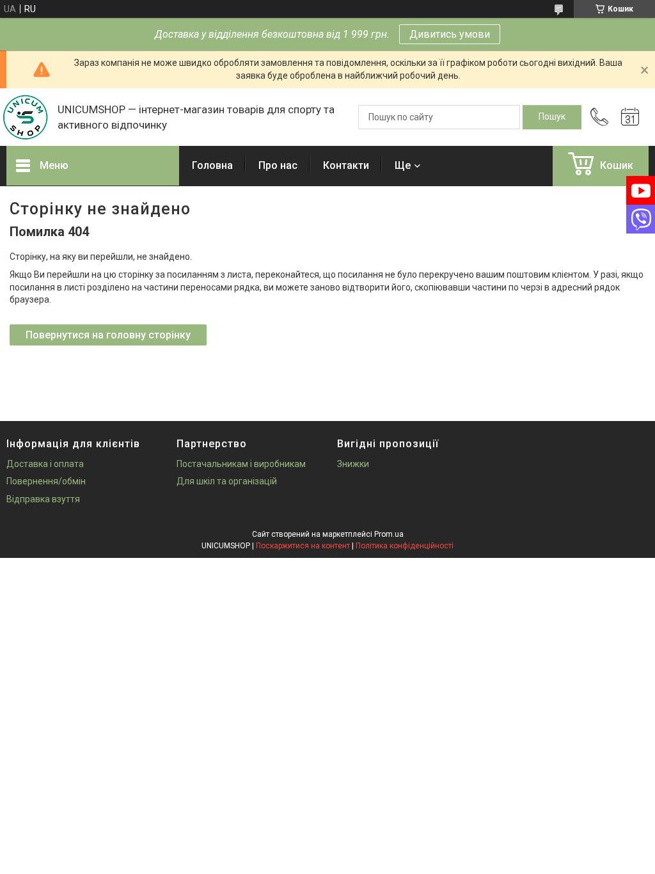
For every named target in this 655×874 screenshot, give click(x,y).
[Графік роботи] (630, 117)
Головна (212, 165)
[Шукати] (552, 117)
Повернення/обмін (46, 481)
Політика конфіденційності (405, 545)
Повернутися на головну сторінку (108, 335)
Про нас (277, 165)
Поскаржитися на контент (303, 545)
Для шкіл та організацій (227, 481)
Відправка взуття (43, 499)
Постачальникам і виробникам (241, 464)
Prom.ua (389, 534)
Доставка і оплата (45, 464)
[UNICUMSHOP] (25, 117)
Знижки (353, 464)
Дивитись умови (449, 34)
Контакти (346, 165)
